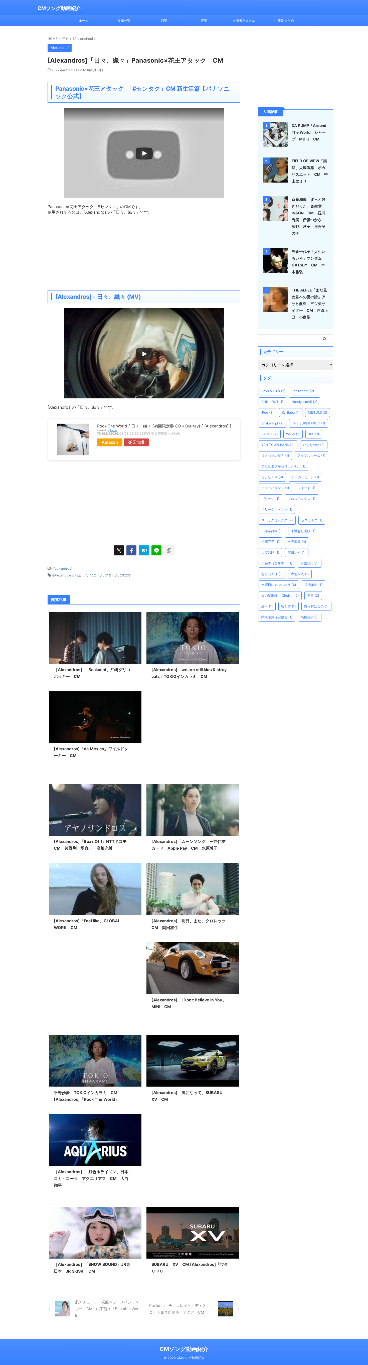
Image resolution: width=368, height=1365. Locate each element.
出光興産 (297, 542)
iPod (267, 412)
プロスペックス (301, 499)
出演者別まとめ (244, 21)
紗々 (267, 606)
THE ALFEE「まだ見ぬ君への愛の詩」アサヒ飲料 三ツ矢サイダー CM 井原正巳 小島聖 (310, 304)
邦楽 (164, 21)
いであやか (314, 445)
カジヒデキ (272, 477)
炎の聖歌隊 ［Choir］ (280, 595)
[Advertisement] (144, 250)
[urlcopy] (169, 550)
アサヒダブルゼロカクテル (283, 466)
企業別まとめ (284, 21)
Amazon (110, 442)
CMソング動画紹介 (59, 8)
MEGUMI (317, 412)
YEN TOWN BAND (278, 445)
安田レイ (297, 552)
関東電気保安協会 (276, 617)
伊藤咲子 (270, 542)
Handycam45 (304, 402)
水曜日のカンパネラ (278, 585)
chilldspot (304, 391)
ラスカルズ (311, 520)
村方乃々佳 (272, 574)
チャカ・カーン (305, 477)
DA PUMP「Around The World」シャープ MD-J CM (309, 132)
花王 (78, 575)
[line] (156, 550)
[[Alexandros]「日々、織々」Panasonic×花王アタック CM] (144, 550)
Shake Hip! (272, 423)
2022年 (125, 575)
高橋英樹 (310, 617)
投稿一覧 (123, 21)
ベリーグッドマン (276, 509)
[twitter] (119, 550)
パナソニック (93, 575)
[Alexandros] (62, 568)
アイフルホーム (311, 455)
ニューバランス (275, 488)
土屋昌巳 (270, 552)
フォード (306, 488)
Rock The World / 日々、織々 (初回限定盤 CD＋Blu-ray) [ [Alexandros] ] (164, 425)
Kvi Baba (291, 412)
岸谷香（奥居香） (276, 563)
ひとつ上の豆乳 (275, 455)
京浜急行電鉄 (303, 531)
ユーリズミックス (277, 520)
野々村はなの (316, 606)
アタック (111, 575)
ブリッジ (270, 499)
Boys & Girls (273, 391)
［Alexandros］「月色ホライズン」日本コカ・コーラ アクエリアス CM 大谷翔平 (91, 1178)
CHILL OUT (272, 402)
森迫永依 (300, 574)
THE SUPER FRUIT (308, 423)
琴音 (313, 595)
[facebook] (131, 550)
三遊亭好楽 (272, 531)
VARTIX (269, 434)
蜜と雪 (288, 606)
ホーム (84, 21)
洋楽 (204, 21)
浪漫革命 (313, 585)
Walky (293, 434)
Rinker (113, 430)
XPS (313, 434)
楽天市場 (136, 442)
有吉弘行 (310, 563)
